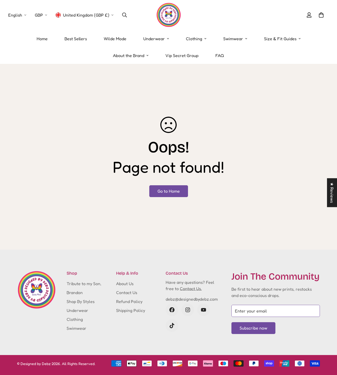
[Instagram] (187, 310)
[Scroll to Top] (327, 346)
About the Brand (128, 55)
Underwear (154, 38)
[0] (321, 15)
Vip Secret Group (182, 55)
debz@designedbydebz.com (192, 299)
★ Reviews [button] (332, 192)
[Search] (124, 15)
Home (42, 38)
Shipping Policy (130, 310)
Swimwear (233, 38)
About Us (124, 283)
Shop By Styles (81, 301)
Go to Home (168, 191)
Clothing (194, 38)
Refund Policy (129, 301)
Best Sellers (76, 38)
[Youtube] (203, 310)
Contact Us (126, 292)
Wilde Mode (115, 38)
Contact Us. (191, 288)
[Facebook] (172, 310)
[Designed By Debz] (168, 15)
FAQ (219, 55)
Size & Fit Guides (280, 38)
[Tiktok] (172, 325)
